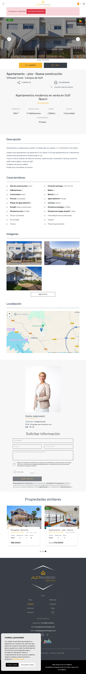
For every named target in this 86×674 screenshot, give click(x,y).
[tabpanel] (24, 527)
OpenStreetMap (62, 352)
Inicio (30, 600)
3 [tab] (45, 551)
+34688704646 (39, 422)
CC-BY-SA (76, 352)
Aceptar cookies (12, 665)
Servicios (30, 608)
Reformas (52, 600)
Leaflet (49, 352)
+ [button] (9, 313)
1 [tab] (40, 551)
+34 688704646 (47, 623)
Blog (52, 608)
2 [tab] (43, 551)
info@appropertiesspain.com (41, 424)
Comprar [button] (30, 604)
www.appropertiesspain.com (45, 627)
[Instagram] (42, 634)
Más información (18, 659)
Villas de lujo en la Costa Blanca (62, 664)
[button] (24, 82)
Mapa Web (60, 653)
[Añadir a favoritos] (38, 509)
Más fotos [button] (43, 294)
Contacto (30, 613)
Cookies (52, 653)
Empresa (53, 604)
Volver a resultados (63, 87)
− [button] (9, 317)
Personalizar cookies (27, 665)
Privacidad (44, 653)
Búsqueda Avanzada (36, 11)
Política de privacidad (22, 464)
